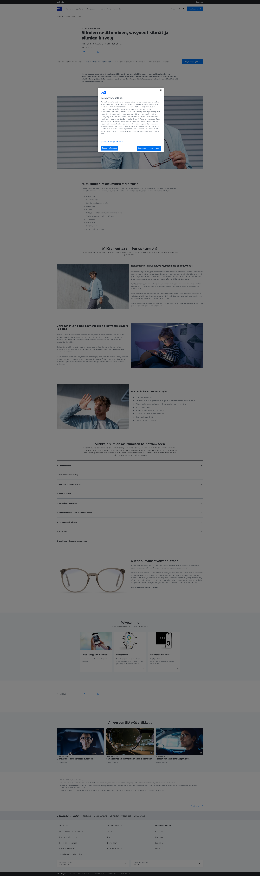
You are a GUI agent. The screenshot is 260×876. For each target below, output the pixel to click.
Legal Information (118, 142)
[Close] (161, 90)
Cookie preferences (109, 148)
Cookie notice (106, 142)
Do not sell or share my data (149, 148)
